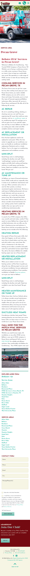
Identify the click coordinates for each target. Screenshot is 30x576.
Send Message (8, 513)
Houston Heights (7, 395)
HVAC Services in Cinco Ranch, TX (13, 391)
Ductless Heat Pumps (14, 313)
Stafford (4, 404)
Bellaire (4, 385)
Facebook (13, 556)
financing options (20, 272)
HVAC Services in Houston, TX (11, 393)
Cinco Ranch (6, 428)
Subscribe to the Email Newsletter (11, 492)
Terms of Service (7, 506)
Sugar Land (5, 406)
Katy (3, 399)
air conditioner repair (19, 118)
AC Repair (7, 109)
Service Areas (7, 380)
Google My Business (16, 556)
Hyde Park (5, 397)
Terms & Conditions (20, 552)
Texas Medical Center (8, 408)
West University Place (9, 410)
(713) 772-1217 (6, 341)
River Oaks (5, 402)
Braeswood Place (7, 389)
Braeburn (5, 387)
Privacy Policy (20, 504)
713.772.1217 (22, 551)
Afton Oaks (5, 383)
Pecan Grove (6, 401)
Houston (4, 430)
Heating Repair (10, 233)
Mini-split (7, 154)
